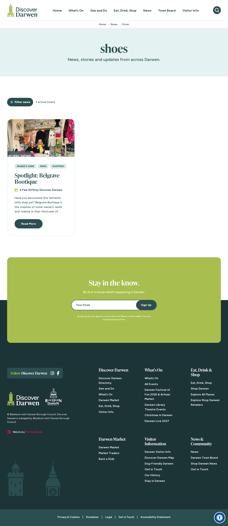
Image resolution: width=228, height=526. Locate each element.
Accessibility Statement (155, 517)
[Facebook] (58, 373)
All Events (151, 384)
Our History (152, 475)
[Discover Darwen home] (22, 10)
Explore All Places (202, 394)
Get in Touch (153, 469)
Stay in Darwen (155, 481)
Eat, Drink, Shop (125, 10)
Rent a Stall (106, 459)
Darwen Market (109, 400)
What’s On (76, 10)
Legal (108, 517)
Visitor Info (190, 10)
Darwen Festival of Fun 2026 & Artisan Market (157, 394)
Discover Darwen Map (159, 457)
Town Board (167, 10)
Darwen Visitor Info (158, 451)
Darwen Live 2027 (157, 421)
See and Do (98, 10)
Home (57, 10)
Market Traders (109, 453)
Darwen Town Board (204, 457)
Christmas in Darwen (158, 415)
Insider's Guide (25, 166)
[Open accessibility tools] (219, 517)
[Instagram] (52, 373)
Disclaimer (92, 517)
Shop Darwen (200, 388)
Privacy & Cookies (69, 517)
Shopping (58, 166)
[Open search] (217, 10)
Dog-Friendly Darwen (159, 463)
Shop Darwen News (204, 463)
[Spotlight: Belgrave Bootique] (40, 138)
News (147, 10)
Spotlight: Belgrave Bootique (37, 178)
